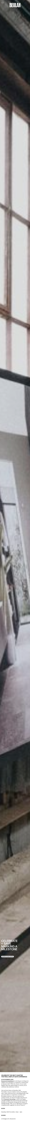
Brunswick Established (7, 1081)
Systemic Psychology (10, 1099)
